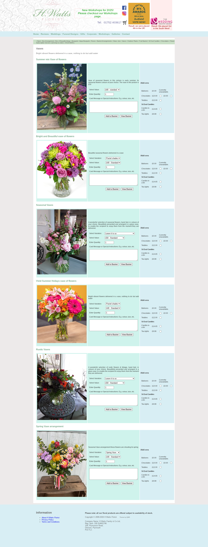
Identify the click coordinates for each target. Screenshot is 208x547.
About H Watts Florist (50, 518)
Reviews (45, 34)
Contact (126, 34)
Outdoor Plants (132, 41)
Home (36, 34)
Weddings (56, 34)
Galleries (116, 34)
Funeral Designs (70, 34)
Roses (93, 41)
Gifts (82, 34)
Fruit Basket (143, 41)
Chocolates (165, 41)
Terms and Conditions (51, 522)
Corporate (92, 34)
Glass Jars (117, 41)
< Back (38, 41)
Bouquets (75, 41)
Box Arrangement (48, 41)
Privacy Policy (48, 520)
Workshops (104, 34)
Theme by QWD (125, 517)
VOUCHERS (69, 43)
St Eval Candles (154, 41)
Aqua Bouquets (84, 41)
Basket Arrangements (104, 41)
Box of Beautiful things (62, 41)
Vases (124, 41)
